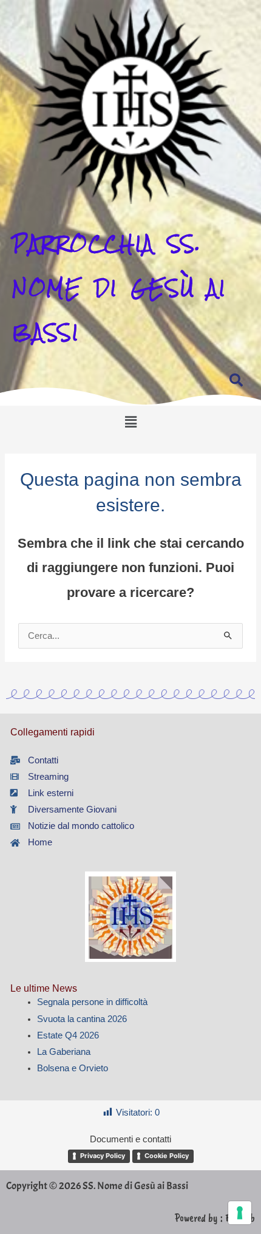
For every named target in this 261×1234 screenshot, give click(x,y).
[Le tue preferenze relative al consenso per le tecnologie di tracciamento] (239, 1212)
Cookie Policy (166, 1155)
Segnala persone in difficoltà (92, 1002)
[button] (130, 422)
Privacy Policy (102, 1155)
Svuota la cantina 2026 (82, 1019)
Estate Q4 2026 (68, 1035)
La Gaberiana (63, 1052)
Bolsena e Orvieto (72, 1068)
